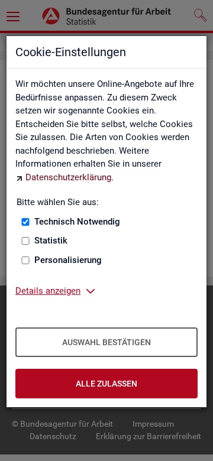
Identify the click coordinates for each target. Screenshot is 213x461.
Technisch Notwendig (77, 221)
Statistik (50, 240)
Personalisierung (68, 260)
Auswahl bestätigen (106, 342)
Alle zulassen (106, 383)
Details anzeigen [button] (47, 290)
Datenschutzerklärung (68, 177)
